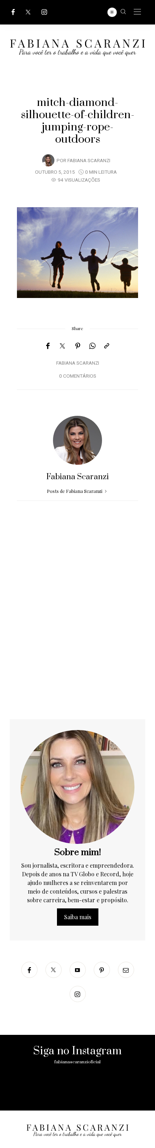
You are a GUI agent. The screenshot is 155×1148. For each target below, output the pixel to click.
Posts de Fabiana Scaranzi (75, 491)
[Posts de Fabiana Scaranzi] (48, 160)
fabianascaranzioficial (77, 1062)
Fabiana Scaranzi (88, 160)
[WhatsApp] (92, 346)
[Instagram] (44, 12)
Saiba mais (77, 917)
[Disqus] (77, 627)
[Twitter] (28, 12)
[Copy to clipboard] (107, 346)
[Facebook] (13, 12)
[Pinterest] (78, 346)
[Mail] (126, 970)
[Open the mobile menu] (137, 12)
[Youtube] (78, 970)
